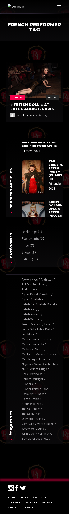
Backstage (29, 231)
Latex (48, 324)
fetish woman (31, 319)
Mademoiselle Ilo (33, 344)
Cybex (26, 299)
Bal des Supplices (33, 284)
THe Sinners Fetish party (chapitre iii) (57, 169)
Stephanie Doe (31, 404)
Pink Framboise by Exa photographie (39, 144)
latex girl (28, 329)
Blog (24, 497)
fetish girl (28, 304)
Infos (25, 245)
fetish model (46, 304)
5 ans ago (43, 115)
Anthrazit (47, 279)
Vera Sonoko (45, 423)
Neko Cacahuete (45, 364)
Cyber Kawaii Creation (36, 294)
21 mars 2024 (31, 151)
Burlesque (28, 289)
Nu (23, 369)
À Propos (39, 497)
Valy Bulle (28, 423)
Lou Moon (28, 334)
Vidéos (17, 97)
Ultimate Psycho (32, 418)
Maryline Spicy (44, 354)
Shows (26, 252)
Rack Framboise (32, 374)
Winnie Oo (28, 433)
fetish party (29, 309)
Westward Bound (33, 428)
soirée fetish (30, 399)
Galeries (14, 502)
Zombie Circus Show (35, 438)
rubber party (30, 389)
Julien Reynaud (31, 324)
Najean (26, 364)
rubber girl (29, 384)
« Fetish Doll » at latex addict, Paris (32, 107)
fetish (37, 299)
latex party (44, 329)
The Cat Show (31, 408)
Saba (45, 389)
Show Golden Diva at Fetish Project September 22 (58, 212)
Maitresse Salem (32, 349)
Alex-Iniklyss (30, 279)
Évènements (30, 238)
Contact (27, 507)
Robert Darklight (32, 379)
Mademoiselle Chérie (35, 339)
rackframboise (27, 115)
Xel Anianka (45, 433)
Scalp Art (28, 394)
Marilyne (27, 354)
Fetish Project (31, 314)
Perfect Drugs (38, 369)
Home (12, 497)
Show (40, 394)
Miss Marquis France (35, 359)
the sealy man (31, 413)
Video (12, 507)
